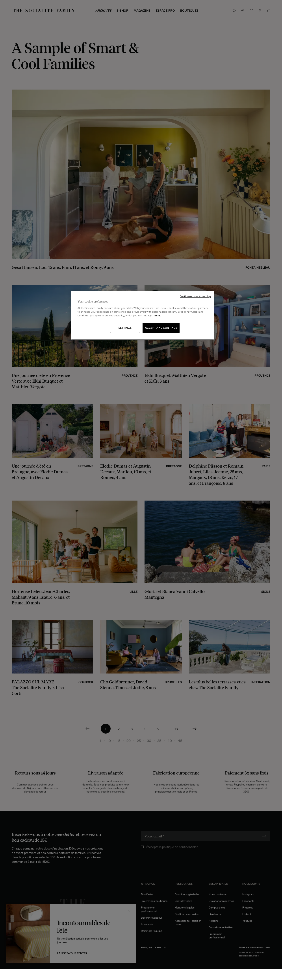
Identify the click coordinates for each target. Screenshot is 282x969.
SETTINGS (125, 327)
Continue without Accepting (195, 296)
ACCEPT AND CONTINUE (161, 327)
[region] (142, 315)
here (157, 315)
